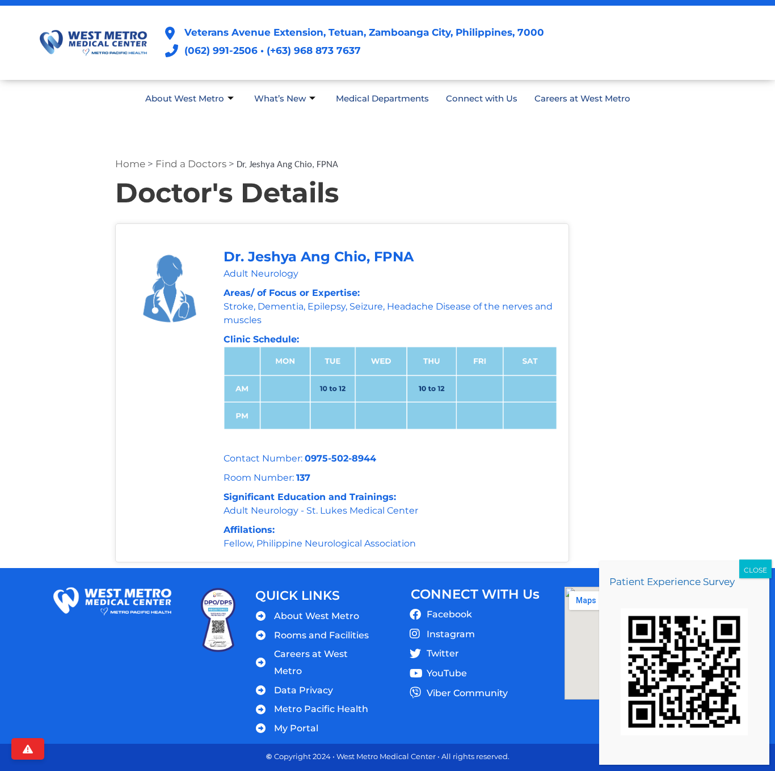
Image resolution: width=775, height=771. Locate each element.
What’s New (280, 98)
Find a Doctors (190, 164)
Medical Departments (382, 98)
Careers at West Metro (582, 98)
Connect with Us (481, 98)
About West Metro (184, 98)
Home (130, 164)
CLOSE (755, 570)
